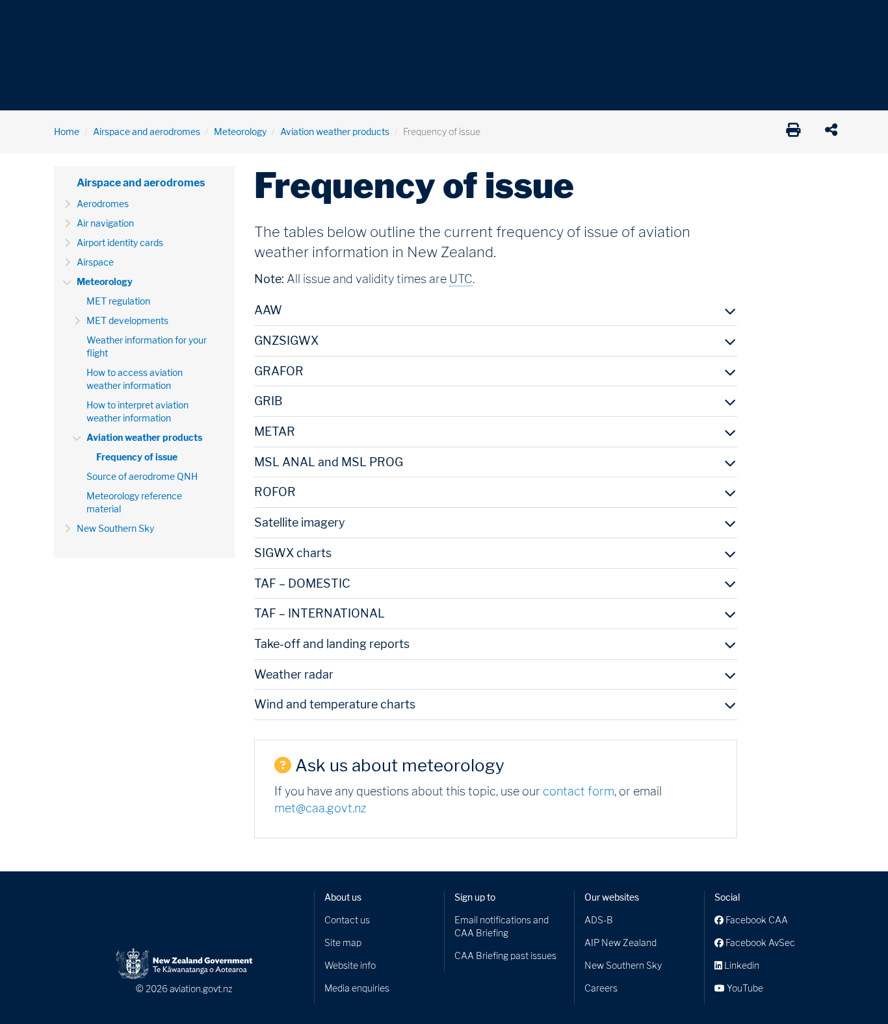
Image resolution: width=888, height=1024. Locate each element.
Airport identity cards (120, 242)
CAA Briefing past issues (505, 955)
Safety (580, 19)
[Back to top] (851, 987)
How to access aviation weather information (134, 379)
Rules (533, 19)
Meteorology (240, 131)
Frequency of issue (136, 456)
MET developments (127, 320)
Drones (244, 19)
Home (66, 131)
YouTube (744, 987)
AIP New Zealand (620, 942)
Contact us (347, 919)
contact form (578, 791)
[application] (834, 132)
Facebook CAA (756, 919)
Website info (350, 965)
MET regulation (118, 300)
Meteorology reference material (134, 502)
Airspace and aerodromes (146, 131)
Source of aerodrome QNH (142, 476)
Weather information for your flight (146, 346)
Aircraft (70, 19)
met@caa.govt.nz (320, 808)
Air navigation (105, 223)
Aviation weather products (334, 131)
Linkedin (740, 965)
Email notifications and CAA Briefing (501, 926)
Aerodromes (103, 203)
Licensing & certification (331, 19)
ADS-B (598, 919)
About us (342, 897)
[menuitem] (75, 22)
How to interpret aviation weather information (137, 411)
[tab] (496, 314)
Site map (342, 942)
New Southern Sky (115, 528)
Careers (601, 987)
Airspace (95, 262)
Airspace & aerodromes (157, 19)
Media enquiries (356, 987)
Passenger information (451, 19)
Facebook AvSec (759, 942)
